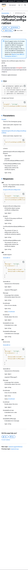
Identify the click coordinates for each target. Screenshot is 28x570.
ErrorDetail (11, 311)
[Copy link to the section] (2, 81)
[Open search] (25, 5)
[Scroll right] (22, 5)
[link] (20, 13)
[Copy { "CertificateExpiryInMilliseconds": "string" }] (23, 140)
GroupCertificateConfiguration (11, 189)
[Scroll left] (8, 5)
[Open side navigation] (2, 9)
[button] (6, 36)
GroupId (4, 119)
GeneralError (6, 257)
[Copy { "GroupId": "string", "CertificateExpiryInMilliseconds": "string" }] (25, 102)
